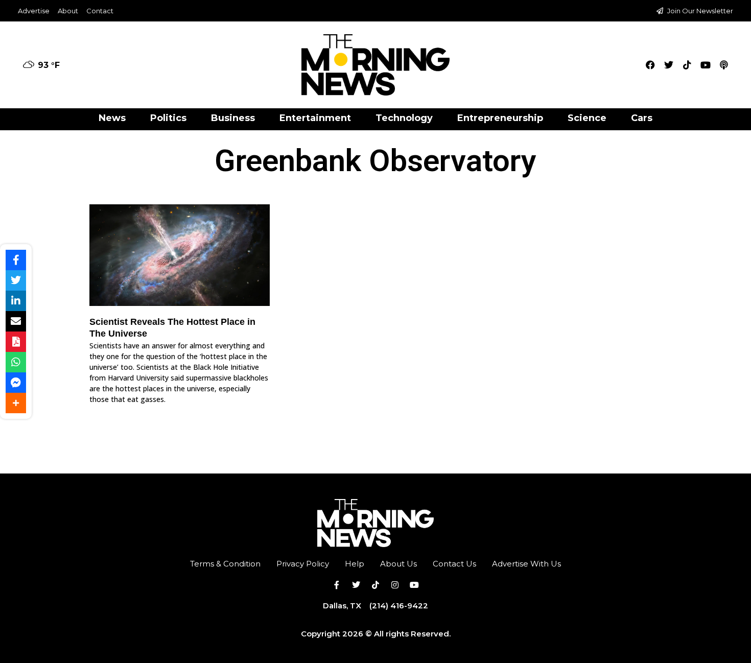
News (112, 118)
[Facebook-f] (337, 585)
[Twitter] (669, 65)
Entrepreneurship (500, 118)
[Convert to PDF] (16, 342)
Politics (168, 118)
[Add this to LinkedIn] (16, 301)
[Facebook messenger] (16, 382)
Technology (404, 118)
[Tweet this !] (16, 280)
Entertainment (315, 118)
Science (587, 118)
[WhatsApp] (16, 362)
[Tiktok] (687, 65)
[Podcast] (724, 65)
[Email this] (16, 321)
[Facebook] (650, 65)
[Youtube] (705, 65)
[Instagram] (395, 585)
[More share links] (16, 403)
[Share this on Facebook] (16, 260)
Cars (641, 118)
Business (233, 118)
